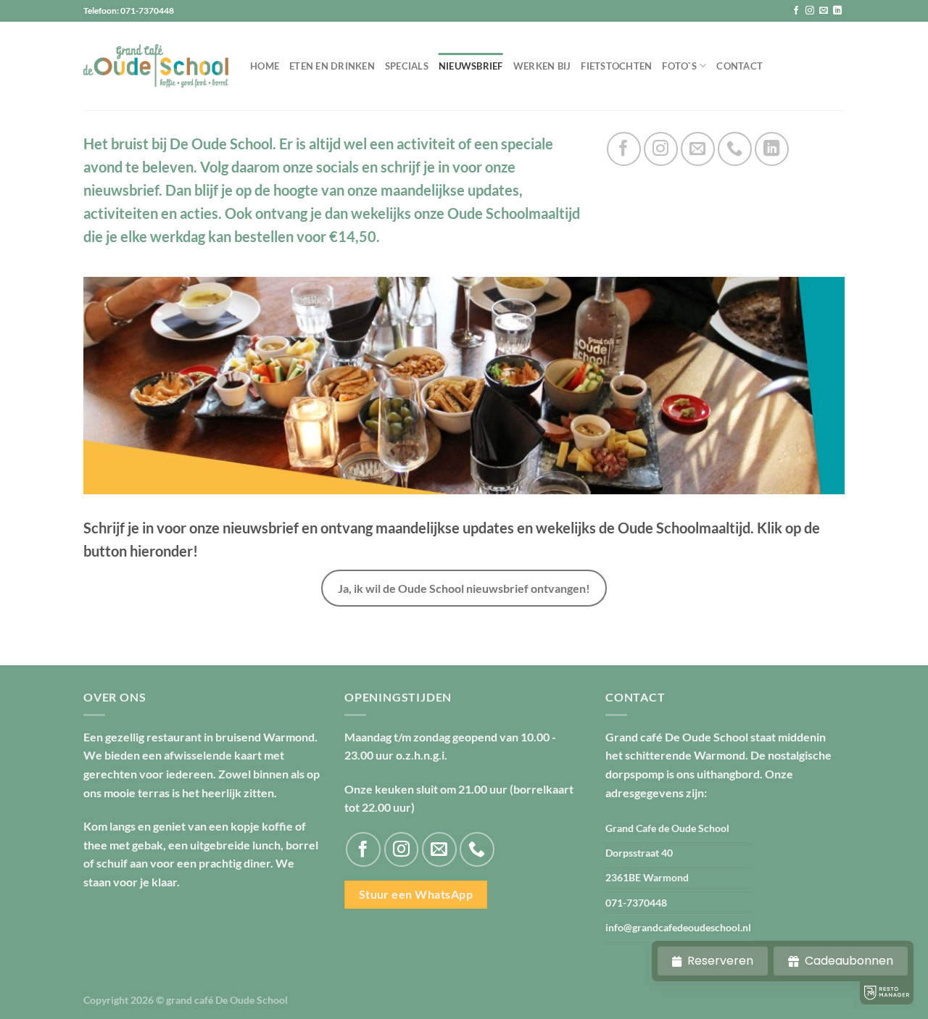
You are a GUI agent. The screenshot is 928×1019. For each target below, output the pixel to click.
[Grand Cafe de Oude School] (155, 66)
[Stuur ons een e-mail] (823, 11)
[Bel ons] (735, 149)
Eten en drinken (332, 66)
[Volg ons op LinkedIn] (837, 11)
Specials (406, 66)
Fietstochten (616, 66)
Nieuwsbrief (471, 66)
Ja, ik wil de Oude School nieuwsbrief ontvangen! (464, 588)
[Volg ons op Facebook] (796, 11)
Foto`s (679, 66)
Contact (739, 66)
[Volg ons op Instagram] (809, 11)
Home (264, 66)
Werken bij (542, 66)
